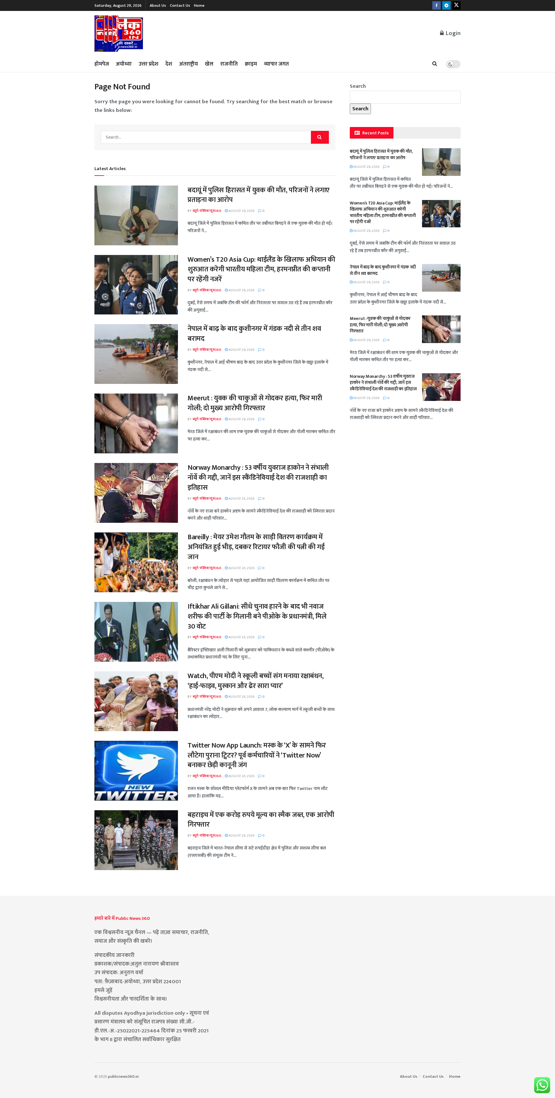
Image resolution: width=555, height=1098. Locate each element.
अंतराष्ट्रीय (188, 63)
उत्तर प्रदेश (148, 63)
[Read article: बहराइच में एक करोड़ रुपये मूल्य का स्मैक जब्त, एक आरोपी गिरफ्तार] (136, 840)
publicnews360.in (123, 1076)
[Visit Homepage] (119, 33)
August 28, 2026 (241, 499)
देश (168, 63)
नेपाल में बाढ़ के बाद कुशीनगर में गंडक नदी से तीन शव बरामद (254, 334)
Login (453, 33)
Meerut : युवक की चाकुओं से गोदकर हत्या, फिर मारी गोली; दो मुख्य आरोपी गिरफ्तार (255, 403)
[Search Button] (434, 64)
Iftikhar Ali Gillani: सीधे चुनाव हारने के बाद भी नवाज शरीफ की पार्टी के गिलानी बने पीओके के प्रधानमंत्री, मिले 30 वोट (257, 616)
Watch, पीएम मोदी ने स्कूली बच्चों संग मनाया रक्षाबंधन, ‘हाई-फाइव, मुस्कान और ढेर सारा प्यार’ (256, 681)
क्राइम (251, 63)
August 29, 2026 (241, 211)
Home (199, 5)
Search (358, 86)
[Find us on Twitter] (456, 5)
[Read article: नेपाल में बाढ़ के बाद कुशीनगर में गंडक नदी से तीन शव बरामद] (136, 354)
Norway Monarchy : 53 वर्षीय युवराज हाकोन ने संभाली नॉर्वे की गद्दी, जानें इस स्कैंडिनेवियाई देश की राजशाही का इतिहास (258, 478)
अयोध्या (124, 63)
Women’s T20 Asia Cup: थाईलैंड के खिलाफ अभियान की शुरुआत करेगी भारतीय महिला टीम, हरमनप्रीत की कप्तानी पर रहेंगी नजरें (261, 270)
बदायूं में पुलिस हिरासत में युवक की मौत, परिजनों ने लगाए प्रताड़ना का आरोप (259, 195)
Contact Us (180, 5)
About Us (158, 5)
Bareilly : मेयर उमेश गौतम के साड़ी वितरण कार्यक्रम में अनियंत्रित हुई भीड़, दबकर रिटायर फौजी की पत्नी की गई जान (256, 547)
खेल (209, 63)
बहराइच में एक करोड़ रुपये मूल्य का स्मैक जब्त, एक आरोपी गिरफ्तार (261, 820)
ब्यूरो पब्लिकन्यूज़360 (207, 211)
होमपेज (101, 63)
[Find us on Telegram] (446, 5)
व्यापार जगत (276, 63)
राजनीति (229, 63)
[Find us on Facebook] (436, 5)
